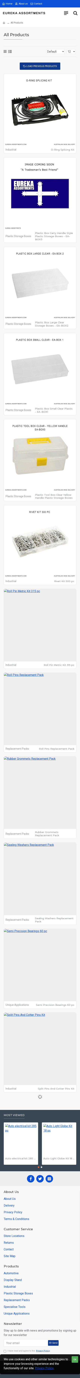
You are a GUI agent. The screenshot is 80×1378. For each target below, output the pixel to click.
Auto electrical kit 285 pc (21, 1158)
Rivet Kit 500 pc (64, 581)
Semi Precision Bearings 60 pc (55, 1004)
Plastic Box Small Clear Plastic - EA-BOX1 (54, 410)
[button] (38, 1167)
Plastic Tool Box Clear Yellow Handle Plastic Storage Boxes (54, 496)
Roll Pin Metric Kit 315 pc (59, 664)
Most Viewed (14, 1115)
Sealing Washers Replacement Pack (54, 920)
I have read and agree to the (28, 1351)
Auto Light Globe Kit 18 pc (59, 1158)
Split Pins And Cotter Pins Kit (56, 1088)
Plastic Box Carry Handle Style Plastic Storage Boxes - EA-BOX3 (54, 236)
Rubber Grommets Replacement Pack (47, 834)
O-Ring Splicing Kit (62, 149)
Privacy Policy (44, 1368)
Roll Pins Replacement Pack (56, 748)
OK (74, 1359)
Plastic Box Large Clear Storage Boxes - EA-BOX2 (51, 324)
